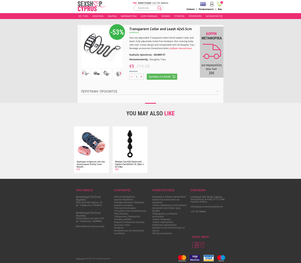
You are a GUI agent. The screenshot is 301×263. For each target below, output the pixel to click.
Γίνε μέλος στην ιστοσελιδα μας (130, 210)
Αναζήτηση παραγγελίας (164, 224)
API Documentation (162, 233)
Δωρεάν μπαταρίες (123, 205)
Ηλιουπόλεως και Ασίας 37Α (90, 218)
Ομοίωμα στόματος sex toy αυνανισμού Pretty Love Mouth (91, 164)
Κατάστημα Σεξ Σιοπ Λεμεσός (88, 198)
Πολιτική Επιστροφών (125, 208)
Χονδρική (190, 9)
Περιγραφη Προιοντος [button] (99, 91)
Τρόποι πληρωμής (161, 219)
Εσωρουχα (98, 16)
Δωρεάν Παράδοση (123, 199)
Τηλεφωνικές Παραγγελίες (127, 216)
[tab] (150, 91)
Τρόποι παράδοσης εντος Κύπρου (169, 205)
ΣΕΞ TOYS (83, 16)
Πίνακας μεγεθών (123, 219)
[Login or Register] (212, 4)
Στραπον (179, 16)
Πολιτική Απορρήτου (124, 196)
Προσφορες (195, 16)
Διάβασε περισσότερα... (181, 48)
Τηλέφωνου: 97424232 (90, 205)
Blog (220, 9)
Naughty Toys (158, 59)
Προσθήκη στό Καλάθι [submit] (160, 76)
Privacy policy (80, 259)
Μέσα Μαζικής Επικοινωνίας (90, 226)
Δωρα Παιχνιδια (149, 16)
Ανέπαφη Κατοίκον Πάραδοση (129, 202)
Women (166, 16)
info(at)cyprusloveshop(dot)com (206, 206)
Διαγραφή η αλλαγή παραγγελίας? (169, 196)
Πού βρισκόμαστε (206, 9)
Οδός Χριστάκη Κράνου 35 (89, 202)
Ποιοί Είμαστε (121, 213)
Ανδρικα (112, 16)
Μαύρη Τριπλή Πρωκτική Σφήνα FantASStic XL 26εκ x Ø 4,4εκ (129, 164)
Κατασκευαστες (214, 16)
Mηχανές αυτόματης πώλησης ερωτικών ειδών (129, 223)
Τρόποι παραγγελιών (162, 222)
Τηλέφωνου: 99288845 (90, 221)
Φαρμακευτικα (129, 16)
